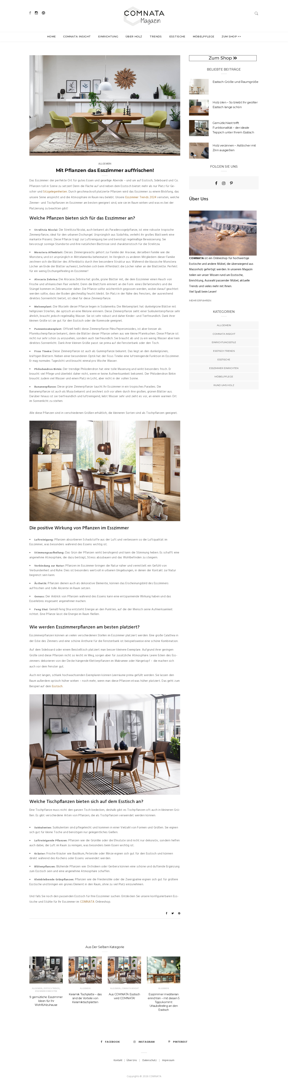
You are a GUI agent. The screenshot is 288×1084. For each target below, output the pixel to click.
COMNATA (87, 902)
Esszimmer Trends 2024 (141, 197)
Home (51, 36)
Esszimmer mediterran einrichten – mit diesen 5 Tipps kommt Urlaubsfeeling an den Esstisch (163, 1002)
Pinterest (180, 1042)
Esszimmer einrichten (46, 991)
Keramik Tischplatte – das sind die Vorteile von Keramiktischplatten (85, 998)
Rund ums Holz (224, 385)
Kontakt (118, 1060)
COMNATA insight (77, 36)
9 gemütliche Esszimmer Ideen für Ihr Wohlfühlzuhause (45, 1001)
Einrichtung (108, 36)
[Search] (256, 13)
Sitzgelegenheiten (55, 191)
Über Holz (134, 36)
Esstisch (57, 686)
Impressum (168, 1060)
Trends (156, 36)
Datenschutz (149, 1060)
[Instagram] (223, 183)
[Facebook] (216, 183)
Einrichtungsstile (224, 342)
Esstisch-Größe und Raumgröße (235, 82)
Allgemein (104, 164)
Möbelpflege (203, 36)
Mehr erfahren (200, 300)
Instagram (147, 1042)
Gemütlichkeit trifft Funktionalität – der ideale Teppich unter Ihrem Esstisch (233, 127)
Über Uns (132, 1060)
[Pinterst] (231, 183)
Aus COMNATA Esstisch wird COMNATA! (124, 996)
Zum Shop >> (231, 36)
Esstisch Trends (51, 988)
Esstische (177, 36)
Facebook (112, 1042)
